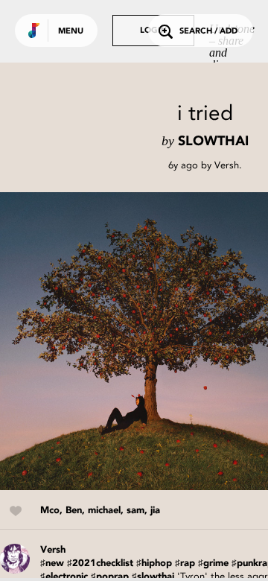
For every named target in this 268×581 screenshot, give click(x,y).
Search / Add (208, 32)
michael (104, 510)
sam (135, 510)
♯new (52, 563)
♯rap (185, 563)
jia (155, 510)
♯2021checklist (100, 563)
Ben (74, 510)
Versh (226, 165)
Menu (70, 32)
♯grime (213, 563)
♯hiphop (154, 563)
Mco (50, 510)
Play (149, 341)
